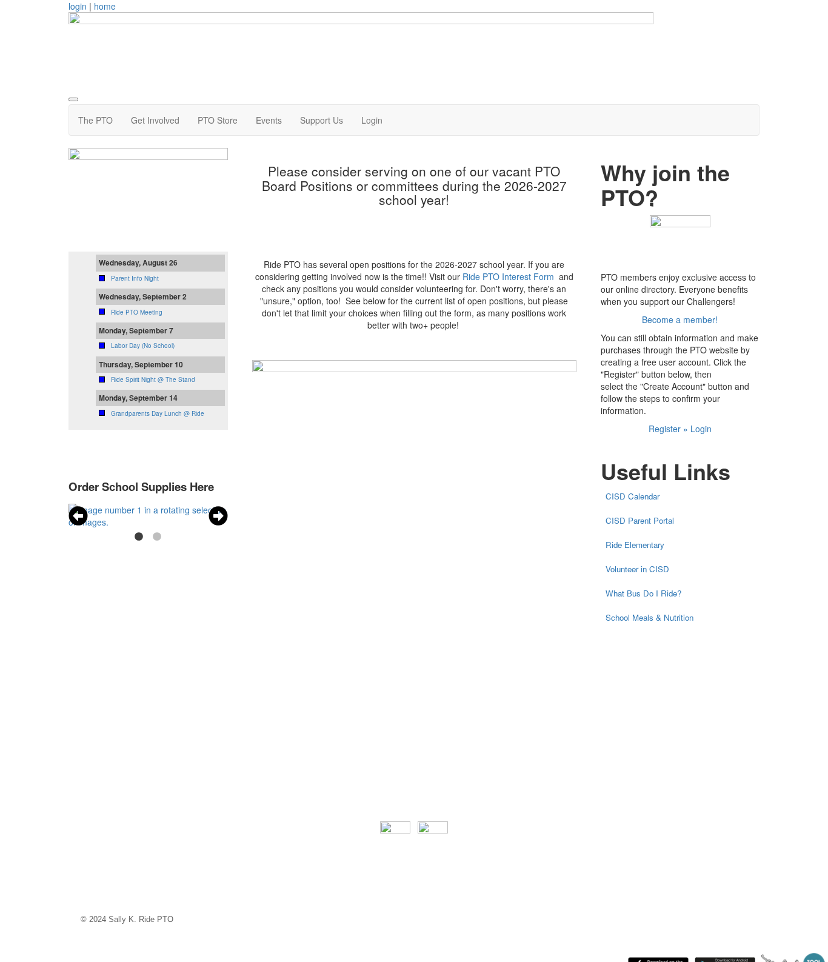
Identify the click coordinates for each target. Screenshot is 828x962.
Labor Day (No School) (143, 345)
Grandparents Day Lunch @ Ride (157, 413)
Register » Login (680, 429)
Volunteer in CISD (637, 569)
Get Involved (155, 120)
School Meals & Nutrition (649, 617)
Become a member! (680, 319)
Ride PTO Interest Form (509, 276)
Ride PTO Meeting (136, 312)
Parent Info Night (135, 278)
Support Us (321, 120)
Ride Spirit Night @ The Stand (153, 379)
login (77, 6)
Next (218, 516)
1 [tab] (139, 537)
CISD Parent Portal (640, 520)
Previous (78, 516)
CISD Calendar (632, 496)
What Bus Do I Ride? (643, 593)
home (105, 6)
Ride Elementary (635, 544)
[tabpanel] (148, 516)
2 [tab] (157, 537)
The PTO (95, 120)
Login (371, 120)
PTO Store (218, 120)
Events (269, 120)
